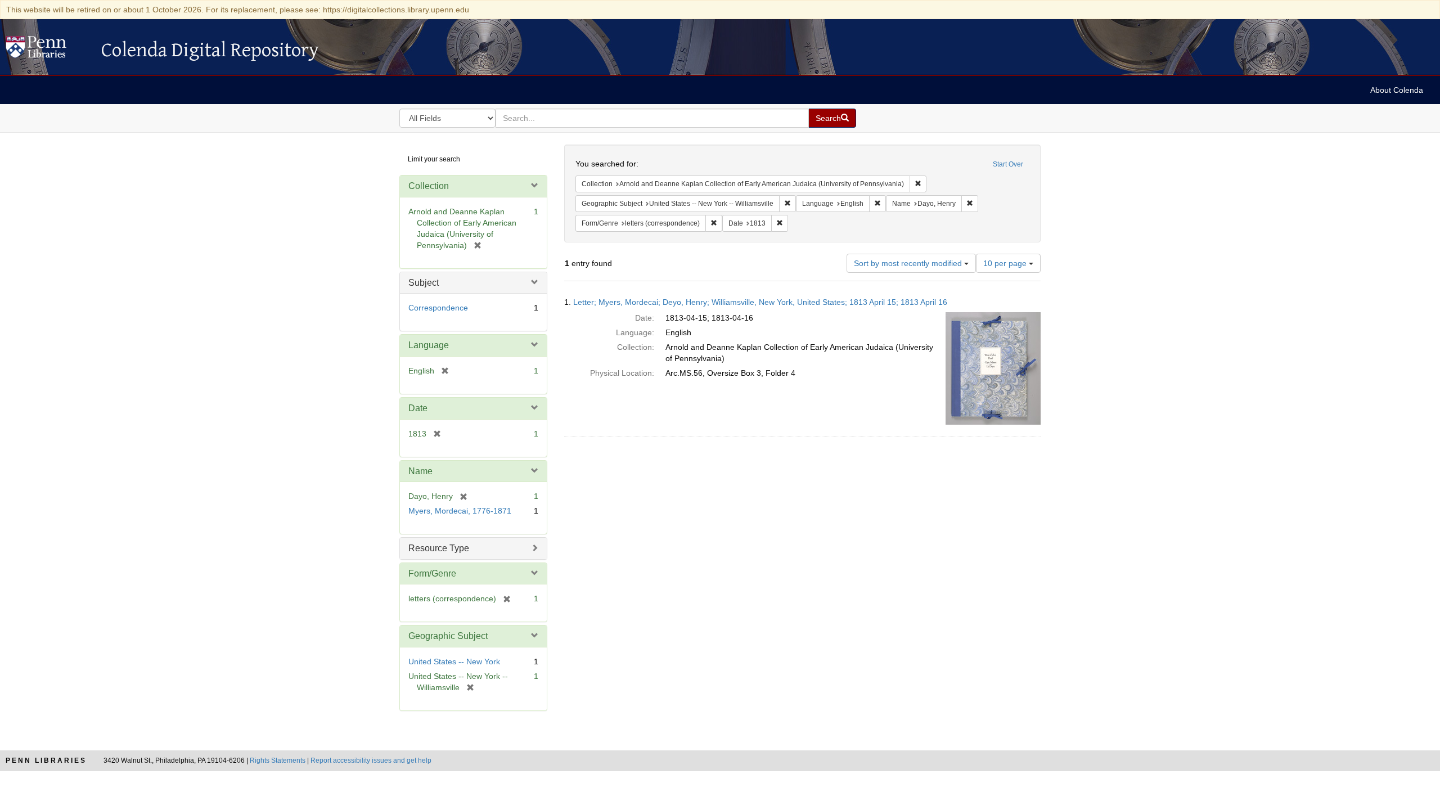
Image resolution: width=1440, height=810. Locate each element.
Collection (428, 186)
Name (420, 471)
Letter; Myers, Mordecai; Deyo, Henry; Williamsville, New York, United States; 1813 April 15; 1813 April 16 (760, 302)
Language (428, 345)
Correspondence (438, 307)
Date (418, 408)
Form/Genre (432, 573)
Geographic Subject (448, 636)
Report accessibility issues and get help (370, 760)
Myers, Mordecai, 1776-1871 (459, 510)
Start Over (1008, 164)
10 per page (1006, 263)
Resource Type (438, 548)
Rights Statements (277, 760)
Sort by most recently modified (909, 263)
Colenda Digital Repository (48, 50)
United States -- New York (454, 661)
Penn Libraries (46, 760)
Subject (423, 282)
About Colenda (1396, 90)
